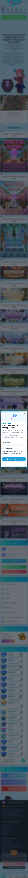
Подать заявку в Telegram (15, 459)
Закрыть (14, 463)
